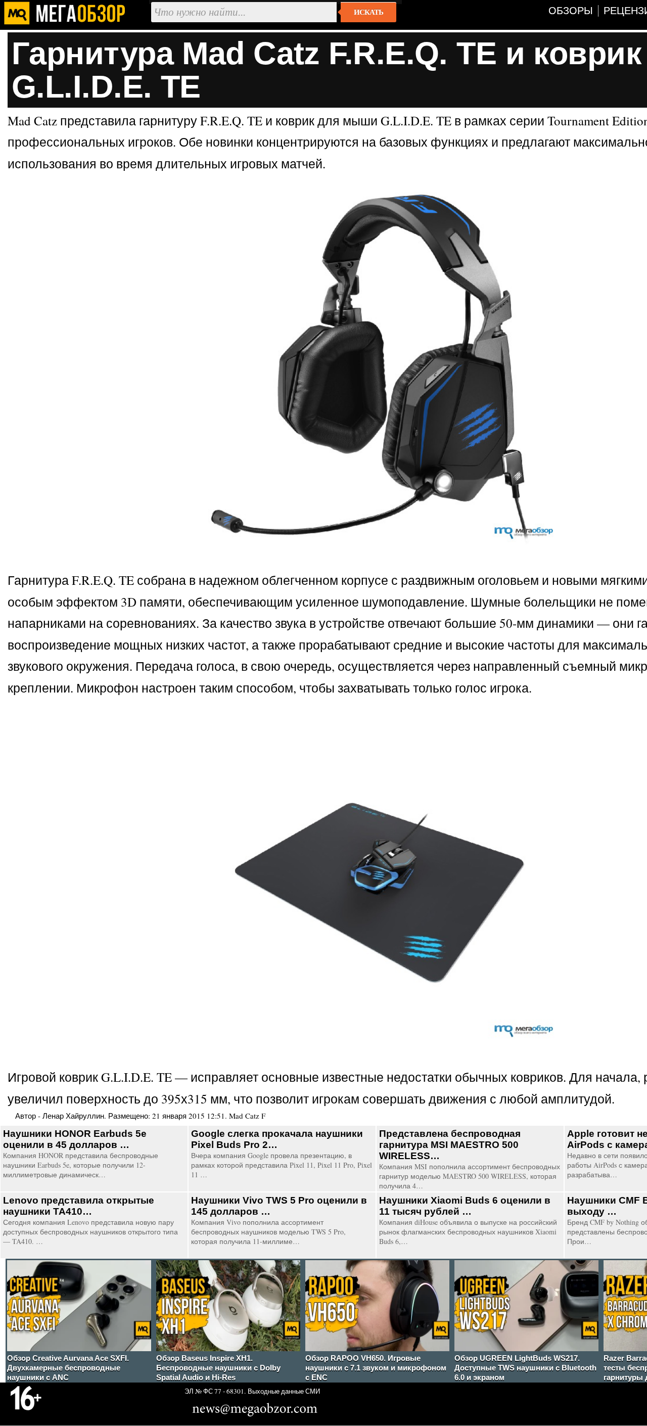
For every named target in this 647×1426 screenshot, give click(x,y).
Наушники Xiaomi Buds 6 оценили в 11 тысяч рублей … (464, 1206)
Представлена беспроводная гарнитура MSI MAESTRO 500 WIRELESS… (450, 1144)
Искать (368, 12)
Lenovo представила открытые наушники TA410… (78, 1206)
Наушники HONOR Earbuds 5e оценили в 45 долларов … (75, 1139)
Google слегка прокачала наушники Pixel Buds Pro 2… (277, 1139)
